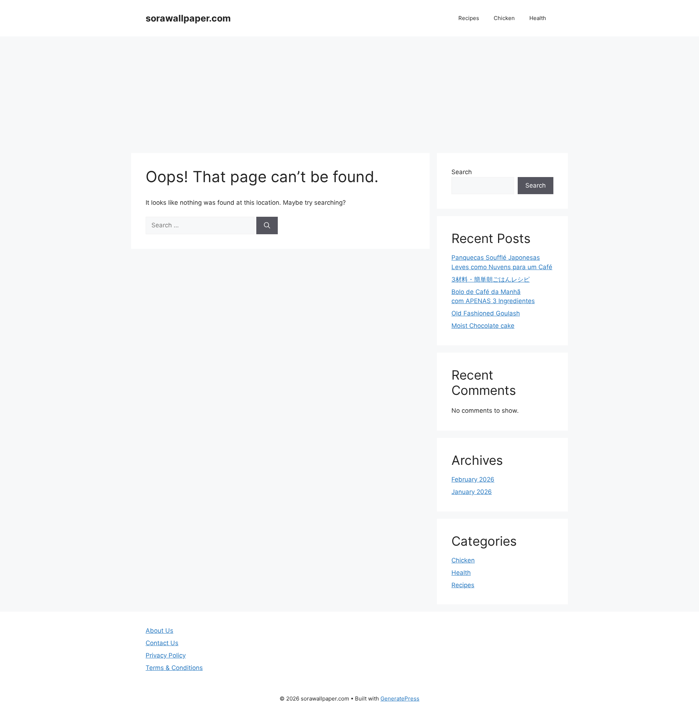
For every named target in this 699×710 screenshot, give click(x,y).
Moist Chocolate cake (482, 325)
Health (537, 18)
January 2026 (471, 491)
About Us (159, 630)
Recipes (468, 18)
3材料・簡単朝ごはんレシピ (490, 279)
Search (461, 172)
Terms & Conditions (174, 667)
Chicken (504, 18)
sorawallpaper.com (188, 18)
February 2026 (472, 479)
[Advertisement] (349, 91)
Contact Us (162, 643)
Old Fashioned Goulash (485, 313)
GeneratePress (399, 698)
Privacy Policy (166, 655)
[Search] (267, 225)
